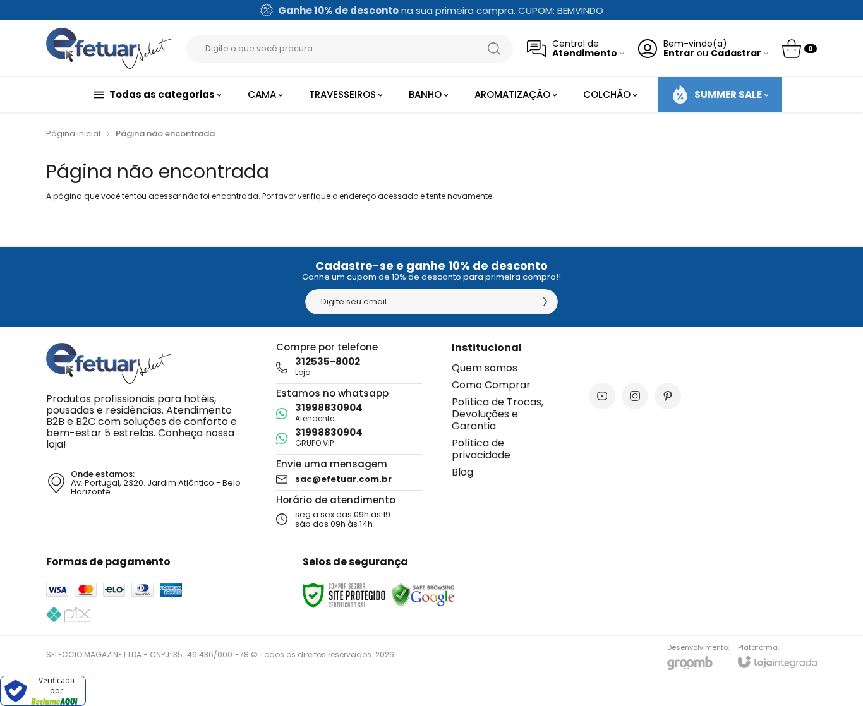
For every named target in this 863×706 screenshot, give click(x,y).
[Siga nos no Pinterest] (668, 396)
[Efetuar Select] (109, 48)
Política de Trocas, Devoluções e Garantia (497, 414)
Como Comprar (491, 385)
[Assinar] (545, 301)
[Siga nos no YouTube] (602, 396)
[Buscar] (494, 49)
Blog (462, 472)
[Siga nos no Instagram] (635, 396)
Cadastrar (736, 53)
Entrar (678, 53)
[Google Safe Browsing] (423, 594)
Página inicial (73, 134)
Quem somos (484, 368)
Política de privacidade (481, 449)
